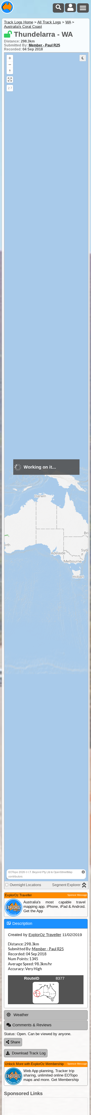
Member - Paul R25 (44, 45)
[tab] (46, 924)
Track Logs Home (18, 22)
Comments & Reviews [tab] (31, 1025)
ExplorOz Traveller (44, 935)
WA (68, 22)
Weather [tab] (20, 1015)
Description (22, 923)
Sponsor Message (77, 895)
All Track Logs (49, 22)
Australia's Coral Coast (23, 27)
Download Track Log (29, 1053)
